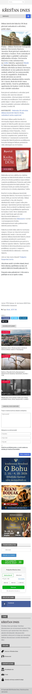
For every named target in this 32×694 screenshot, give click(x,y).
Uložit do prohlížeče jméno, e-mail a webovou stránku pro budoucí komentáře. (14, 448)
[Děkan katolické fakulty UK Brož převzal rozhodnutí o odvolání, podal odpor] (16, 38)
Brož (8, 309)
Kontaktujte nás (9, 669)
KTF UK (14, 309)
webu (6, 63)
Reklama (5, 645)
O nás (4, 616)
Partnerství (7, 656)
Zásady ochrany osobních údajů (14, 679)
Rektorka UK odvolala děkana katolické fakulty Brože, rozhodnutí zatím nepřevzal (14, 113)
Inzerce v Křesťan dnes (11, 651)
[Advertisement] (16, 289)
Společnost (5, 332)
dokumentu (21, 219)
